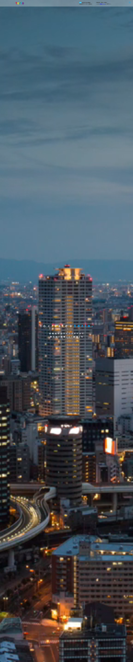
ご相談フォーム (102, 4)
